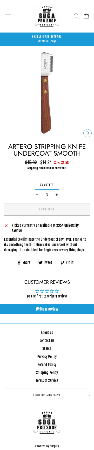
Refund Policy (47, 365)
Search (47, 348)
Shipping (32, 168)
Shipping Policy (47, 373)
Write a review (47, 309)
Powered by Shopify (47, 446)
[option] (47, 39)
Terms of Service (47, 380)
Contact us (47, 340)
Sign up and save (47, 395)
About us (47, 333)
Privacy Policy (47, 357)
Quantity (47, 184)
